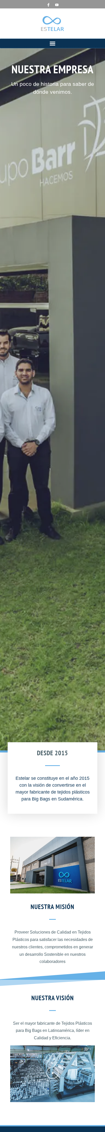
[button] (52, 43)
